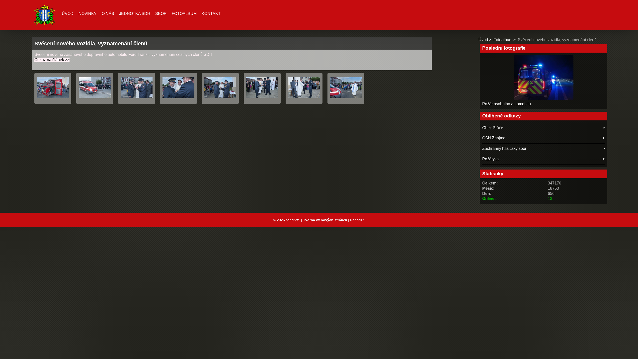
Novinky (88, 13)
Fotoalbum (184, 13)
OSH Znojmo (493, 138)
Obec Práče (492, 128)
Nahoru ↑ (357, 220)
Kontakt (211, 13)
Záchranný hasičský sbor (504, 148)
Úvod (68, 13)
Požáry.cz (490, 159)
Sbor (161, 13)
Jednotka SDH (134, 13)
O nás (108, 13)
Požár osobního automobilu (506, 104)
